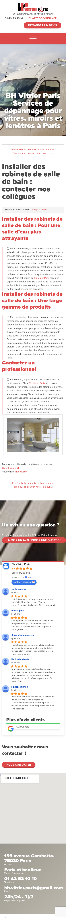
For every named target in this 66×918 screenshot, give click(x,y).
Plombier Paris (41, 278)
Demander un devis (42, 25)
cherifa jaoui (18, 610)
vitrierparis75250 (39, 209)
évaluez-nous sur (22, 582)
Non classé (21, 471)
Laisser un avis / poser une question (34, 540)
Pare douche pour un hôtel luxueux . (32, 153)
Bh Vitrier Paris (21, 564)
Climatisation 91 (10, 468)
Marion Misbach (20, 659)
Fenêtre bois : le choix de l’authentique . (34, 149)
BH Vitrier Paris (37, 383)
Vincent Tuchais (19, 686)
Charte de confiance (42, 18)
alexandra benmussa (22, 635)
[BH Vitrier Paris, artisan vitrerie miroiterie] (33, 7)
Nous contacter (18, 764)
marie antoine (18, 589)
